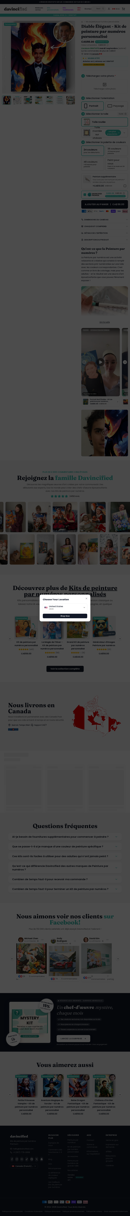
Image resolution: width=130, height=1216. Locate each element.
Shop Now (65, 616)
